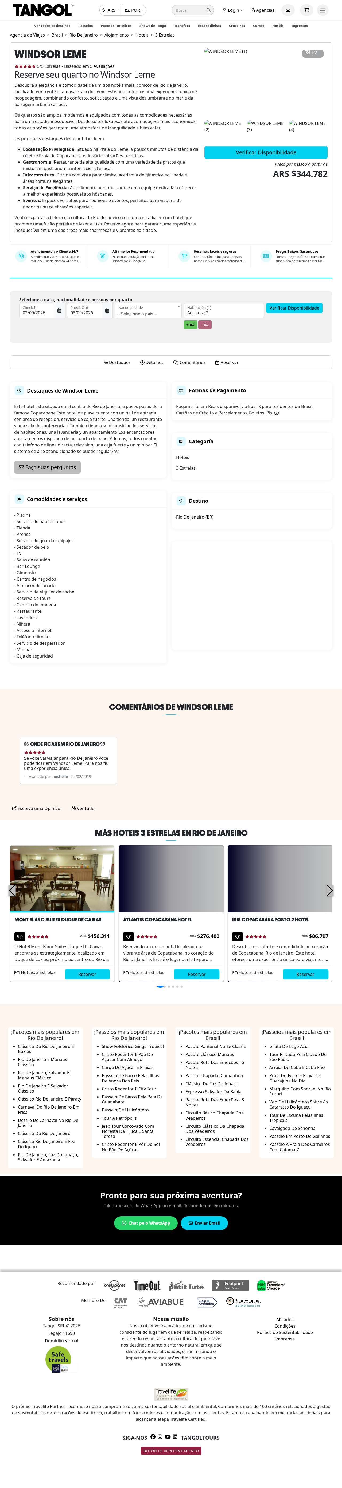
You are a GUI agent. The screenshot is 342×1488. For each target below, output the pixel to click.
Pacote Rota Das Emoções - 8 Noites (214, 1102)
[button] (193, 10)
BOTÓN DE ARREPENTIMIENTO (171, 1450)
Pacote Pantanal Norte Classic (215, 1046)
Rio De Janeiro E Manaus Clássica (42, 1061)
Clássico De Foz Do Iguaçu (211, 1084)
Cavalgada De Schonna (292, 1128)
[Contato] (288, 10)
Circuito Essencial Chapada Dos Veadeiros (217, 1141)
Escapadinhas (209, 25)
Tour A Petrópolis (119, 1118)
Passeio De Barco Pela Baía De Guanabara (132, 1099)
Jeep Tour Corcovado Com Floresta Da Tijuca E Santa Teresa (128, 1131)
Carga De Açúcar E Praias (127, 1067)
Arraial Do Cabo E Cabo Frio (297, 1067)
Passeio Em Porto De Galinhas (299, 1136)
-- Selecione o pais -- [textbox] (137, 314)
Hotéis (277, 25)
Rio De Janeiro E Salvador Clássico (43, 1088)
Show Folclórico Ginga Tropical (133, 1046)
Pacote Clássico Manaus (209, 1054)
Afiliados (285, 1320)
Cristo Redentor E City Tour (129, 1089)
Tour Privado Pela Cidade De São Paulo (298, 1056)
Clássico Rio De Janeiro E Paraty (49, 1099)
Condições (285, 1326)
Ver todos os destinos (52, 25)
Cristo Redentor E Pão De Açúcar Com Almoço (127, 1056)
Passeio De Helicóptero (125, 1110)
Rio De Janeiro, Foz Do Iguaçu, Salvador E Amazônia (48, 1157)
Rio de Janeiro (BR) (194, 517)
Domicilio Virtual (61, 1341)
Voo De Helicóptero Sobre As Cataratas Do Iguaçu (298, 1104)
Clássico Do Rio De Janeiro (44, 1133)
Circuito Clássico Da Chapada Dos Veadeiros (214, 1128)
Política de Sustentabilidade (285, 1332)
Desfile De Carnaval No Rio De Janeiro (48, 1122)
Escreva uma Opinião (38, 808)
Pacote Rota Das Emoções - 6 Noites (214, 1064)
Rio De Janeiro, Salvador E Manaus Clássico (43, 1075)
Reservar (87, 974)
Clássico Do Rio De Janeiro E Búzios (46, 1048)
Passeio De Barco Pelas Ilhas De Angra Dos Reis (130, 1078)
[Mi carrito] (306, 10)
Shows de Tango (152, 25)
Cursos (258, 25)
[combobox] (148, 310)
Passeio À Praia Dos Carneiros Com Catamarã (299, 1146)
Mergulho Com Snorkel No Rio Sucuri (300, 1091)
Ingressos (300, 25)
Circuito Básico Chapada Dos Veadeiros (214, 1115)
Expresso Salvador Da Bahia (213, 1092)
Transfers (182, 25)
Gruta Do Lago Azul (289, 1046)
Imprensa (285, 1339)
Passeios (85, 25)
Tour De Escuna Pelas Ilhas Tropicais (296, 1117)
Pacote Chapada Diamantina (214, 1075)
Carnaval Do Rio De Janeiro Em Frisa (48, 1109)
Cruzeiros (237, 25)
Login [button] (233, 10)
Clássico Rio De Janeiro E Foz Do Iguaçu (46, 1143)
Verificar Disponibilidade (266, 152)
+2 (314, 53)
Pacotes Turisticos (116, 25)
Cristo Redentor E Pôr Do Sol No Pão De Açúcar (131, 1146)
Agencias (264, 10)
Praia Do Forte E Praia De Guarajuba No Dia (294, 1078)
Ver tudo (85, 808)
